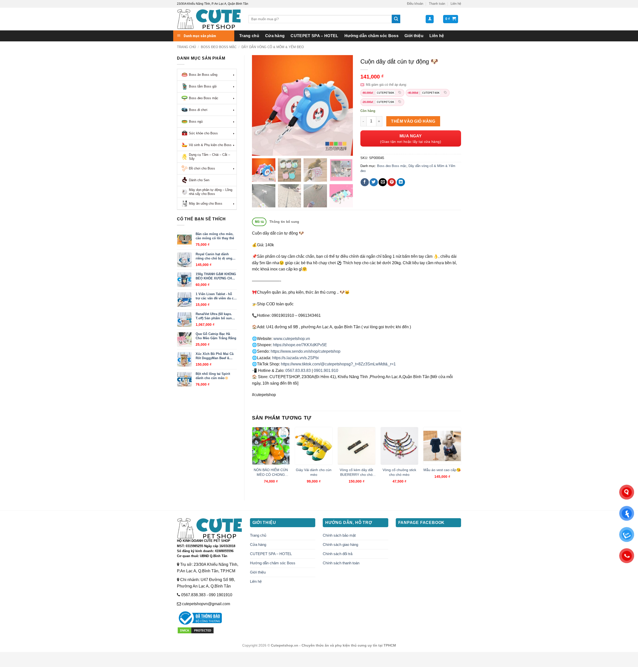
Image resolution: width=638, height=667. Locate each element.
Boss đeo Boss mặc (219, 47)
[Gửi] (396, 19)
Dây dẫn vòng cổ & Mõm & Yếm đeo (272, 47)
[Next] (461, 459)
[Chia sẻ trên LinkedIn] (401, 182)
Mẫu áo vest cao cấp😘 (442, 470)
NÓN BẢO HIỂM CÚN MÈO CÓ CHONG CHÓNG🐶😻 (271, 472)
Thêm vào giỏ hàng (413, 121)
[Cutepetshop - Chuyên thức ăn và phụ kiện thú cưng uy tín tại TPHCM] (209, 19)
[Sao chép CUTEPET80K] (400, 92)
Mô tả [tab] (259, 222)
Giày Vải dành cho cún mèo (313, 472)
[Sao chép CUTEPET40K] (445, 92)
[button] (430, 19)
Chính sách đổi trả (337, 554)
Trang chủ (249, 36)
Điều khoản (415, 3)
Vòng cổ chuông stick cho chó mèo (399, 472)
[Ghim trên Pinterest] (392, 182)
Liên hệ (456, 3)
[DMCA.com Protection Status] (195, 630)
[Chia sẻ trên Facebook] (365, 182)
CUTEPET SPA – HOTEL (314, 36)
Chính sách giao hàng (340, 544)
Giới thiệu (413, 36)
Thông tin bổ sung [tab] (284, 222)
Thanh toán (437, 3)
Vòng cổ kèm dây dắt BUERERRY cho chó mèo (356, 472)
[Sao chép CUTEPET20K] (400, 102)
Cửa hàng (275, 36)
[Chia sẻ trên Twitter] (374, 182)
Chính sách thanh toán (341, 563)
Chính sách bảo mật (339, 535)
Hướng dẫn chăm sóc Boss (371, 36)
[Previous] (252, 459)
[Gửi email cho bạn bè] (383, 182)
